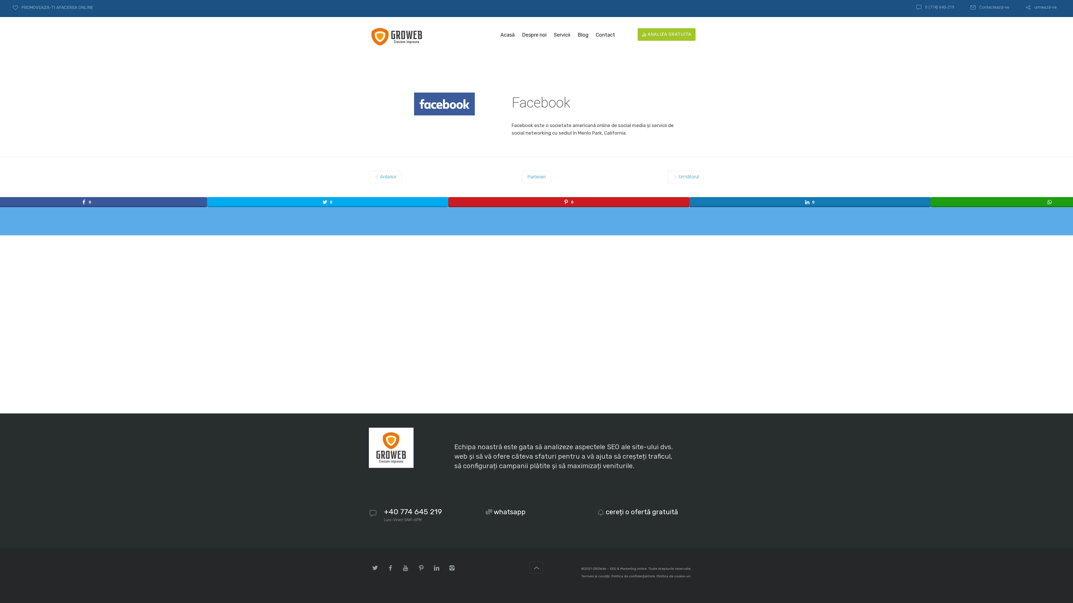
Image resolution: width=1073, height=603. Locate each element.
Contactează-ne (994, 7)
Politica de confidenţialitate (633, 576)
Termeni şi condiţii (595, 576)
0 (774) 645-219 (939, 7)
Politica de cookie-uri (673, 576)
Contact (605, 35)
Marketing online (633, 569)
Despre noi (534, 35)
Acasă (507, 35)
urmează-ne (1045, 7)
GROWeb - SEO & (606, 569)
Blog (583, 35)
